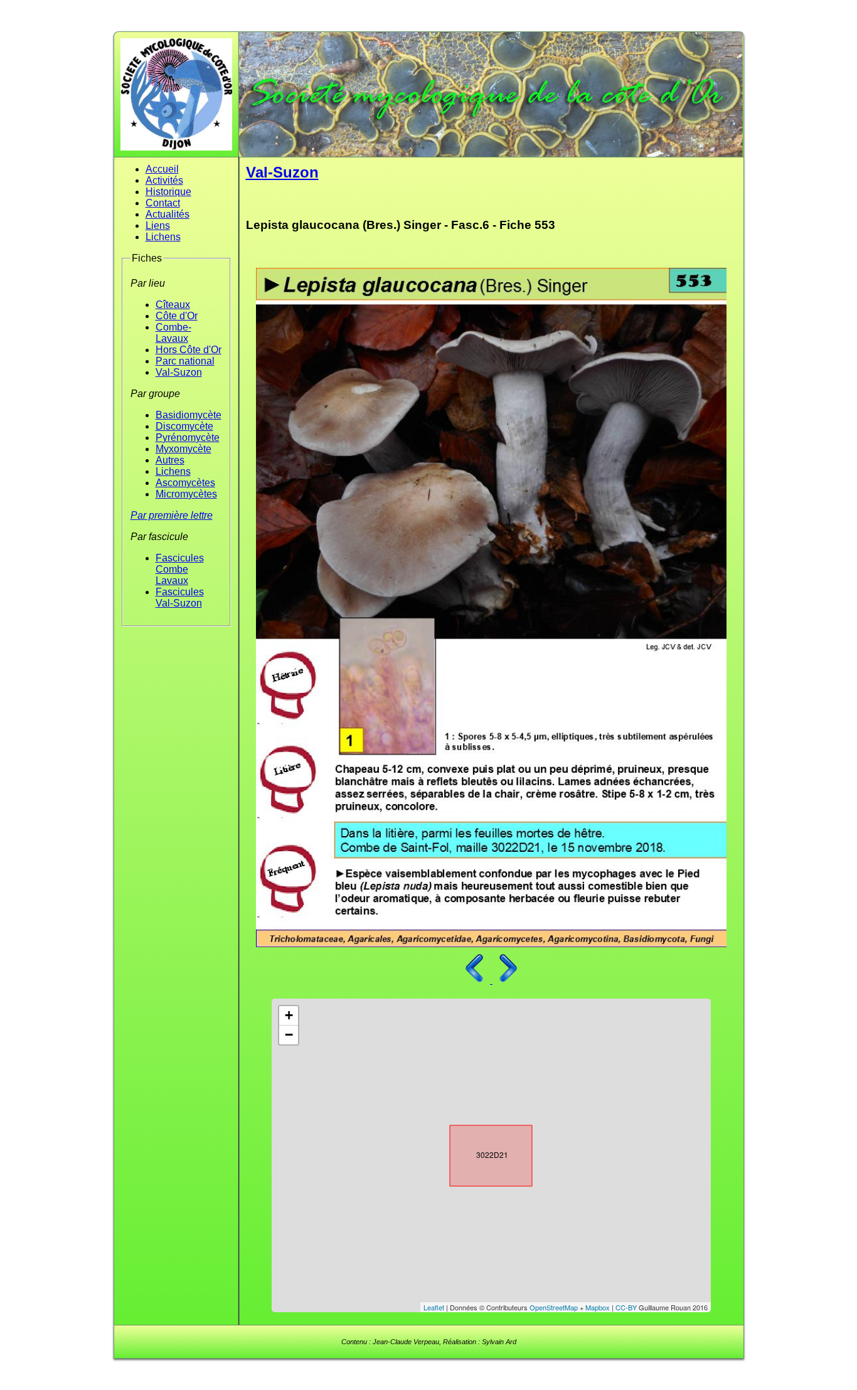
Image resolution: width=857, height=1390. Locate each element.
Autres (170, 460)
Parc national (185, 361)
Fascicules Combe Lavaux (180, 569)
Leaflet (433, 1307)
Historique (168, 191)
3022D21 (480, 1153)
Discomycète (184, 426)
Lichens (163, 236)
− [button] (289, 1034)
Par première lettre (171, 515)
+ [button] (289, 1015)
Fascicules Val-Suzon (180, 597)
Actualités (167, 214)
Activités (164, 180)
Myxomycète (183, 448)
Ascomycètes (185, 482)
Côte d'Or (177, 315)
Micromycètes (186, 494)
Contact (163, 203)
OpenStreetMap (554, 1307)
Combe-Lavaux (173, 333)
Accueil (162, 169)
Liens (158, 225)
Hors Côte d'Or (188, 349)
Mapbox (597, 1307)
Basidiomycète (188, 415)
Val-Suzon (179, 372)
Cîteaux (173, 304)
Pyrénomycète (188, 437)
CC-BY (626, 1307)
